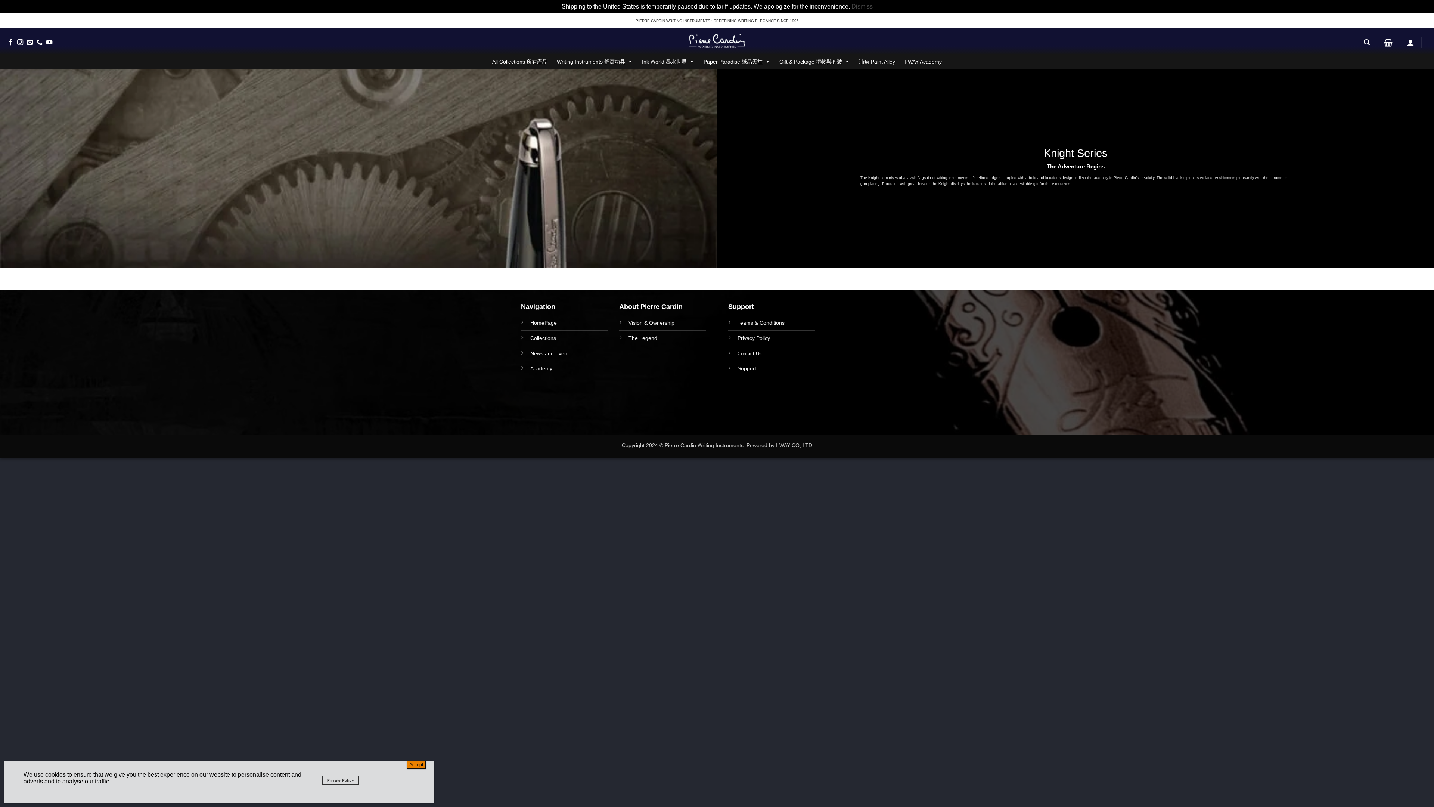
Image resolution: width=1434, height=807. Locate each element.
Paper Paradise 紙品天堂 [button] (733, 62)
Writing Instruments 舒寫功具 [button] (591, 62)
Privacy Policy (754, 338)
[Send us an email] (30, 42)
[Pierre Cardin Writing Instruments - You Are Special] (717, 41)
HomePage (543, 323)
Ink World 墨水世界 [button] (664, 62)
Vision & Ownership (651, 323)
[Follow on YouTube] (49, 42)
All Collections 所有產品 (519, 62)
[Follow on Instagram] (20, 42)
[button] (1367, 42)
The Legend (642, 338)
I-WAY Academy (923, 62)
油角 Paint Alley (877, 62)
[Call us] (40, 42)
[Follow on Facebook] (10, 42)
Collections (543, 338)
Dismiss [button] (862, 6)
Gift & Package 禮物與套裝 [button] (810, 62)
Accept (416, 764)
